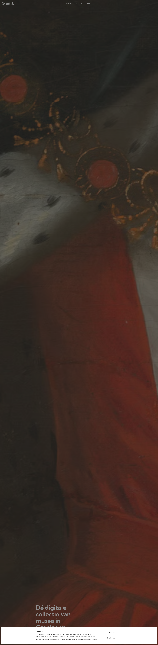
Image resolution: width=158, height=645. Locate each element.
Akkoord (112, 633)
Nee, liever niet (112, 638)
